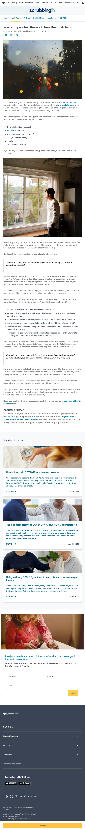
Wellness (27, 18)
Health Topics (16, 18)
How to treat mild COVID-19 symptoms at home (31, 472)
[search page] (78, 3)
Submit (73, 693)
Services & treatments (43, 3)
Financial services (70, 3)
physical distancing (67, 105)
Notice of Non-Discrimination (24, 814)
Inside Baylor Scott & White (56, 18)
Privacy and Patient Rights (12, 816)
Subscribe (42, 826)
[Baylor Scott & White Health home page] (4, 3)
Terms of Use (7, 814)
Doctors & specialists (16, 3)
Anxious (10, 130)
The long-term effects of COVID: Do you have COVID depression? (40, 524)
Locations (29, 3)
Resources (58, 3)
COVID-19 (7, 31)
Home (6, 18)
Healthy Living (38, 18)
